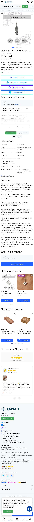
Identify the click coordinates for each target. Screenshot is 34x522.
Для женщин (21, 115)
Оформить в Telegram (18, 82)
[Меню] (2, 2)
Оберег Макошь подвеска (22, 294)
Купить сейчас (18, 77)
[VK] (7, 475)
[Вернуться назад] (2, 13)
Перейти (25, 6)
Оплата (18, 137)
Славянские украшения (23, 124)
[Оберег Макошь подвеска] (25, 282)
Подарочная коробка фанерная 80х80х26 (24, 332)
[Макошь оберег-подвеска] (9, 282)
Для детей (13, 118)
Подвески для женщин (8, 124)
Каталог (9, 10)
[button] (13, 47)
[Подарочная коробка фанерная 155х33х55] (9, 320)
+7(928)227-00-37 (8, 414)
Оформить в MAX (18, 87)
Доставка (24, 133)
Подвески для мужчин (23, 126)
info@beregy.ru (7, 431)
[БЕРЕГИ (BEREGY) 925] (8, 2)
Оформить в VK (18, 92)
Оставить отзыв (17, 264)
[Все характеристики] (7, 176)
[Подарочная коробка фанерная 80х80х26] (25, 320)
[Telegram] (3, 475)
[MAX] (12, 475)
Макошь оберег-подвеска (6, 294)
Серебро (21, 118)
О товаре (12, 133)
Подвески (4, 115)
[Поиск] (28, 2)
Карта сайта (25, 496)
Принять (8, 511)
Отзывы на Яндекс (12, 349)
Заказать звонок (7, 418)
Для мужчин (5, 118)
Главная (3, 10)
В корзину (8, 300)
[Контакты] (32, 2)
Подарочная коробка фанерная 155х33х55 (7, 332)
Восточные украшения (23, 121)
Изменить (17, 104)
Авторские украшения (27, 10)
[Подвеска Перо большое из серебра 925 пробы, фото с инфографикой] (17, 28)
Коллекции (16, 10)
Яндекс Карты (8, 393)
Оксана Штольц (13, 368)
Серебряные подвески (8, 121)
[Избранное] (31, 13)
